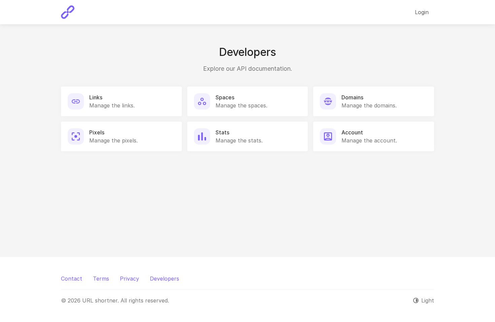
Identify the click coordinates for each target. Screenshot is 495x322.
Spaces (225, 97)
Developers (164, 278)
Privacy (129, 278)
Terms (101, 278)
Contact (71, 278)
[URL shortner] (67, 12)
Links (95, 97)
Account (352, 132)
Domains (352, 97)
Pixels (96, 132)
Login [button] (422, 12)
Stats (222, 132)
